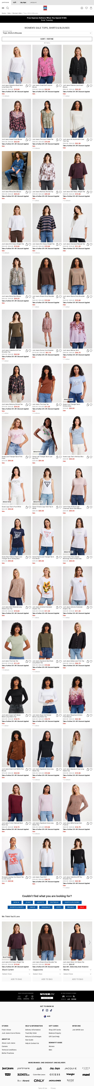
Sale (9, 13)
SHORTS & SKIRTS (17, 907)
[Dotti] (39, 1068)
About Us (6, 1039)
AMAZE (32, 907)
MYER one (76, 1026)
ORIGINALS (45, 907)
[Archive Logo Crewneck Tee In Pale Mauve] (77, 485)
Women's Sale (17, 13)
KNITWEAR (54, 902)
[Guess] (55, 1074)
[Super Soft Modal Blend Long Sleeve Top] (16, 693)
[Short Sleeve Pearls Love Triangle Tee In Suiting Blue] (16, 535)
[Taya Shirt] (47, 855)
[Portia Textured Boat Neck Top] (16, 801)
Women (51, 1046)
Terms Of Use (42, 1088)
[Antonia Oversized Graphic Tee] (47, 585)
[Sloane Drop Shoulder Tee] (47, 275)
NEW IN (16, 902)
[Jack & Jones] (55, 1080)
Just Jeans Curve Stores (11, 1033)
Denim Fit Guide (55, 1043)
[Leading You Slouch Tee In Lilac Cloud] (16, 855)
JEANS (28, 902)
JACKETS (40, 902)
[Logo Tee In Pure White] (26, 507)
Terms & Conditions (9, 1050)
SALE (82, 907)
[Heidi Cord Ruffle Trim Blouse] (16, 747)
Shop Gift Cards (55, 1030)
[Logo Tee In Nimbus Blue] (77, 435)
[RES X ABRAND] (24, 1080)
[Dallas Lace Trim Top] (77, 639)
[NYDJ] (71, 1080)
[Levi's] (8, 1074)
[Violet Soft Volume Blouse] (47, 64)
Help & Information (34, 1026)
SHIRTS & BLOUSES (72, 902)
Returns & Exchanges (33, 1036)
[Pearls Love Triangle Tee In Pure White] (47, 535)
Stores (5, 1026)
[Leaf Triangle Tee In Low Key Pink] (57, 457)
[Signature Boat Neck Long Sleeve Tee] (16, 64)
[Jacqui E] (33, 2)
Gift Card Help (54, 1036)
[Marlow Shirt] (77, 329)
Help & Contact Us (32, 1043)
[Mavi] (86, 1074)
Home (4, 13)
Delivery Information (33, 1030)
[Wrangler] (71, 1074)
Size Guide (29, 1040)
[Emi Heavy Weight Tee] (77, 170)
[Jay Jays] (23, 2)
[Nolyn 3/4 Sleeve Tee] (77, 941)
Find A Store (6, 1030)
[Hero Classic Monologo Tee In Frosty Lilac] (88, 557)
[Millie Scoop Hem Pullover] (77, 801)
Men (50, 1050)
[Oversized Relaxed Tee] (77, 222)
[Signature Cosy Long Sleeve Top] (47, 747)
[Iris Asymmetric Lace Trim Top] (77, 118)
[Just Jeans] (8, 1068)
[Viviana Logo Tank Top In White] (57, 507)
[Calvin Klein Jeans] (39, 1074)
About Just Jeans (8, 1043)
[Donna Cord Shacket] (47, 329)
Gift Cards (53, 1026)
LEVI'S (58, 907)
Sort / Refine (46, 39)
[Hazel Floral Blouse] (16, 118)
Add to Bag (16, 979)
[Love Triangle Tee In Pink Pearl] (16, 435)
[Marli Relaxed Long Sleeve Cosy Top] (16, 585)
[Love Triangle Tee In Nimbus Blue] (88, 405)
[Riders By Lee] (24, 1074)
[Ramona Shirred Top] (47, 170)
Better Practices (8, 1053)
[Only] (39, 1080)
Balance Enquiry (55, 1033)
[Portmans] (24, 1068)
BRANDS (70, 907)
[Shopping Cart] (91, 8)
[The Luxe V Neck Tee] (47, 118)
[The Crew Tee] (47, 383)
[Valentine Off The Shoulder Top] (16, 329)
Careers (5, 1046)
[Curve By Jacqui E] (86, 1068)
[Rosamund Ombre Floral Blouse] (77, 693)
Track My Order (31, 1033)
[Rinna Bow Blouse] (16, 170)
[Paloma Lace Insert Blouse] (77, 64)
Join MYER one (78, 1030)
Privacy (53, 1088)
